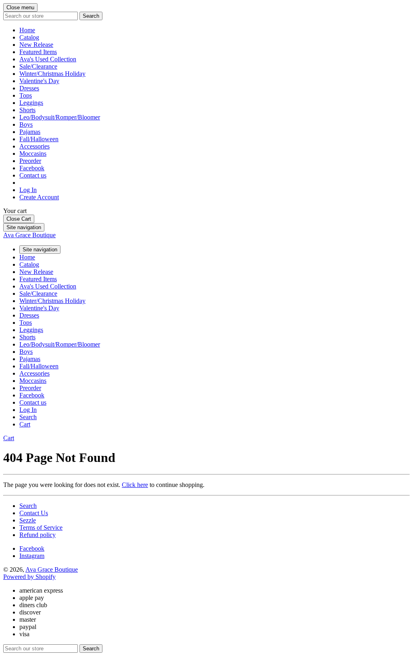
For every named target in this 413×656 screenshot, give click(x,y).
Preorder (30, 160)
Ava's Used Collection (47, 59)
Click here (135, 484)
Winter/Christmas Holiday (52, 73)
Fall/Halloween (38, 139)
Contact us (32, 175)
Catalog (29, 37)
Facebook (31, 168)
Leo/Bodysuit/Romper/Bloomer (59, 117)
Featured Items (38, 51)
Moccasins (32, 153)
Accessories (34, 146)
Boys (26, 124)
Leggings (31, 102)
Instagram (31, 555)
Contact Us (33, 513)
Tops (25, 95)
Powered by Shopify (29, 576)
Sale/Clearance (38, 66)
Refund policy (37, 534)
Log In (28, 189)
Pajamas (29, 131)
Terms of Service (41, 527)
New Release (36, 44)
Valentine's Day (39, 80)
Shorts (27, 110)
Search (28, 505)
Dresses (29, 88)
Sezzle (27, 520)
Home (27, 30)
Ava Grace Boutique (29, 235)
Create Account (39, 197)
